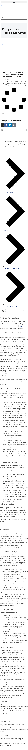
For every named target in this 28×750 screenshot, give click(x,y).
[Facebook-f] (6, 125)
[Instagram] (2, 125)
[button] (14, 2)
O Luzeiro (23, 327)
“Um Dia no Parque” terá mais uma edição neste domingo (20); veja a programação (13, 74)
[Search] (2, 21)
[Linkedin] (10, 125)
